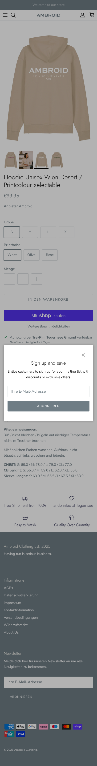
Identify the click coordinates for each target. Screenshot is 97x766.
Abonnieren (48, 406)
